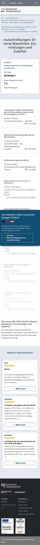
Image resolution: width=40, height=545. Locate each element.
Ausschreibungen (12, 18)
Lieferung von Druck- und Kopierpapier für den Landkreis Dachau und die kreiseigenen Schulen (19, 112)
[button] (13, 3)
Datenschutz (22, 505)
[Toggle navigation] (36, 3)
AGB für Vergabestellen (26, 514)
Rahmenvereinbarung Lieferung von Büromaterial (19, 136)
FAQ (2, 508)
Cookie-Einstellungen (25, 508)
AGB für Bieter (23, 511)
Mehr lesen (20, 389)
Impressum (22, 502)
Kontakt (4, 502)
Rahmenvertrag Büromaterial (16, 160)
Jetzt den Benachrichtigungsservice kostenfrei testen (16, 238)
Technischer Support (8, 505)
